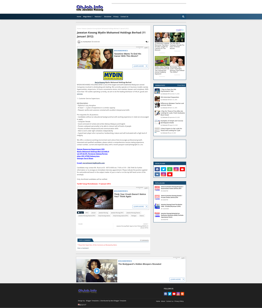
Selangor (133, 216)
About (163, 301)
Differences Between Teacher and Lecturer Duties (172, 104)
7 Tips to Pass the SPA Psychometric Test (168, 90)
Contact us (169, 301)
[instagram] (176, 169)
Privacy (116, 17)
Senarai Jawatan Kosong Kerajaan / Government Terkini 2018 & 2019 (172, 187)
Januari (94, 213)
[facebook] (157, 169)
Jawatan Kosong (103, 213)
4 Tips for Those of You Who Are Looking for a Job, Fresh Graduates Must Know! (173, 113)
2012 (86, 213)
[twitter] (163, 169)
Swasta (84, 28)
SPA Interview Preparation (170, 97)
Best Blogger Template (118, 301)
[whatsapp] (169, 169)
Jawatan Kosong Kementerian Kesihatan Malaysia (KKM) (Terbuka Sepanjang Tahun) (172, 215)
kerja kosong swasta (104, 216)
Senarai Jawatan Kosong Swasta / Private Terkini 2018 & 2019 (171, 196)
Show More (181, 85)
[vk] (157, 174)
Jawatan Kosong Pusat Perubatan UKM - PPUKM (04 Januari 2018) (171, 205)
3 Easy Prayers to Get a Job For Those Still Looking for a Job (171, 129)
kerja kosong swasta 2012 (120, 216)
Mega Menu (87, 17)
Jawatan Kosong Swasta (133, 213)
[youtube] (182, 169)
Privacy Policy (179, 301)
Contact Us (124, 17)
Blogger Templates (92, 301)
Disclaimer (107, 17)
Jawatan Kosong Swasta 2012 (87, 216)
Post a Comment (83, 248)
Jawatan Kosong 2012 (117, 213)
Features (98, 17)
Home (79, 17)
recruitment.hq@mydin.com (94, 163)
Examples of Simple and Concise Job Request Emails (172, 122)
